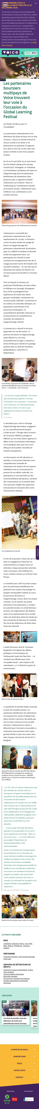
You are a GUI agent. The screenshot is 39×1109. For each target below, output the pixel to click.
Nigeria (10, 946)
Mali (30, 944)
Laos (26, 944)
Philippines (18, 946)
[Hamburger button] (5, 4)
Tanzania (26, 946)
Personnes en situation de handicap (16, 979)
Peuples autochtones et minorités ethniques (15, 982)
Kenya (22, 944)
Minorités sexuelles (10, 976)
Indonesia (15, 944)
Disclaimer (38, 552)
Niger (5, 946)
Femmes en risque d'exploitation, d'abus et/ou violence (18, 971)
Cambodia (7, 944)
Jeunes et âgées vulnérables (13, 974)
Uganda (6, 948)
